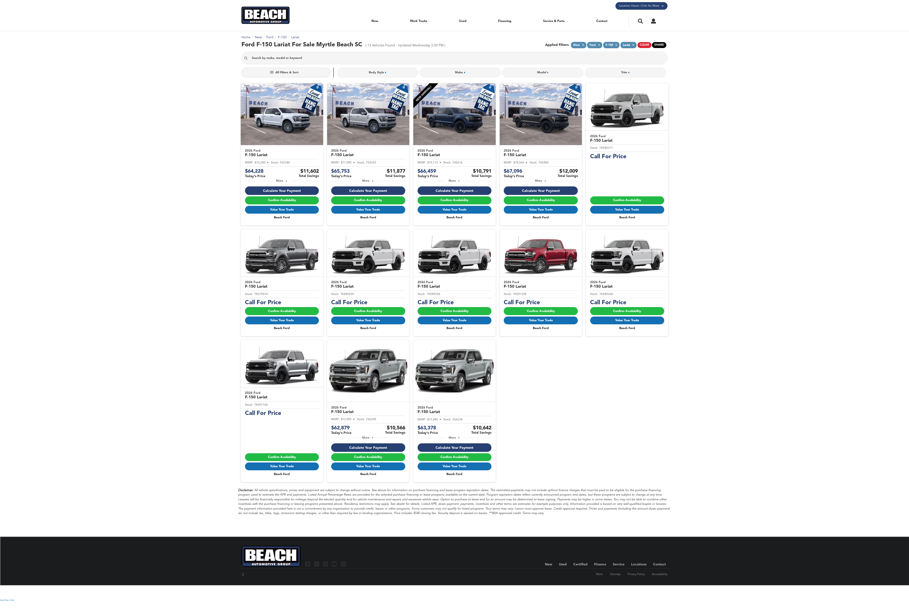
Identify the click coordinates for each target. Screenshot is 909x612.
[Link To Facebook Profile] (308, 564)
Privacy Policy (636, 574)
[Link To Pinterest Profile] (326, 564)
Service (618, 564)
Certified (580, 564)
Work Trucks (418, 21)
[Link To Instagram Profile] (343, 564)
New (374, 21)
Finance (600, 564)
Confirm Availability (282, 200)
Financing (504, 21)
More (279, 181)
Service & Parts (554, 21)
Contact (601, 21)
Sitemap (615, 574)
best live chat (7, 600)
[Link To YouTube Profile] (334, 564)
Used (462, 21)
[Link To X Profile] (317, 564)
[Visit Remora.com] (657, 592)
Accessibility (660, 574)
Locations (638, 564)
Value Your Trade (282, 209)
